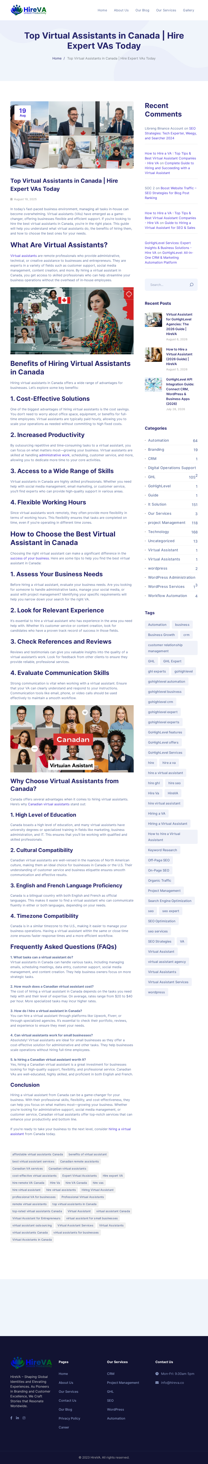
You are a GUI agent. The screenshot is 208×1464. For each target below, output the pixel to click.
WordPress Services (166, 586)
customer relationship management (165, 648)
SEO (110, 1400)
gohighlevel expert (163, 712)
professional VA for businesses (34, 1197)
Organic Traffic (159, 880)
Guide (153, 495)
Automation (158, 440)
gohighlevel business (165, 692)
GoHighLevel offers (163, 742)
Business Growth (161, 635)
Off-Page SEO (159, 860)
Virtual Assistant (79, 1211)
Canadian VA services (27, 1168)
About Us (66, 1383)
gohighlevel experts (163, 722)
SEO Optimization (162, 921)
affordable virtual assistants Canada (37, 1154)
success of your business (29, 558)
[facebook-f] (11, 1417)
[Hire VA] (28, 10)
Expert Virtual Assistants (79, 1175)
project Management (167, 522)
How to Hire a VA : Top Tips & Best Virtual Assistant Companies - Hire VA (170, 158)
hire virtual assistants (61, 1190)
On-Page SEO (158, 870)
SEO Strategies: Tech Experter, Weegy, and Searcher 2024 (171, 133)
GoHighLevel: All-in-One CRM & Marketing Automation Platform (169, 257)
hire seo (174, 783)
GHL (152, 477)
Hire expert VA (113, 1175)
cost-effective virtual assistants (34, 1175)
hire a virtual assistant (165, 773)
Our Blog (65, 1409)
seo (151, 911)
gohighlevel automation (166, 681)
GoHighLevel (159, 486)
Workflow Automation (167, 596)
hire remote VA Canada (28, 1182)
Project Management (164, 891)
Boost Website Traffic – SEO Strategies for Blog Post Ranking (170, 193)
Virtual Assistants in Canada (32, 1239)
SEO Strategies (159, 941)
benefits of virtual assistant (88, 1154)
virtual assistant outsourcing (32, 1225)
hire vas (98, 1182)
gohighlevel (183, 671)
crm (186, 635)
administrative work (54, 455)
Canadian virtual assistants (48, 804)
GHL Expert (172, 661)
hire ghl (154, 783)
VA (182, 941)
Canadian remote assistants (79, 1161)
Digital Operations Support (172, 468)
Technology (158, 532)
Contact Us (67, 1400)
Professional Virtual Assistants (83, 1197)
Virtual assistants (24, 256)
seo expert (170, 911)
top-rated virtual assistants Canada (37, 1211)
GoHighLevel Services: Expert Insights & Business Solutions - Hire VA (168, 248)
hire (151, 763)
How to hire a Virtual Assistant (164, 837)
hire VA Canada (76, 1182)
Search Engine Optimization (170, 901)
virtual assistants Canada (30, 1232)
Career (64, 1427)
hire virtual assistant (26, 1190)
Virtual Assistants (111, 1225)
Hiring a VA (156, 813)
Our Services (159, 513)
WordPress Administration (171, 577)
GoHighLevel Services (165, 752)
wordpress (157, 568)
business (182, 625)
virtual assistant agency (167, 962)
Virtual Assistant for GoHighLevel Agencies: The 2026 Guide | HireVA (179, 324)
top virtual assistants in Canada (74, 1204)
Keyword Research (162, 850)
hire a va (169, 763)
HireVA (173, 793)
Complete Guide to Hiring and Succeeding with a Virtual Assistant (169, 168)
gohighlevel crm (160, 702)
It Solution (157, 504)
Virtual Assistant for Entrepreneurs (36, 1218)
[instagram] (24, 1417)
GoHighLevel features (165, 732)
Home (57, 58)
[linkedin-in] (17, 1417)
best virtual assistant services (33, 1161)
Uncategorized (161, 541)
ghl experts (157, 671)
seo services (158, 931)
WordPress (115, 1409)
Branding (156, 449)
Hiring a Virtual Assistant (167, 824)
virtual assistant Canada (113, 1211)
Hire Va (55, 1182)
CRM (152, 458)
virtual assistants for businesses (76, 1232)
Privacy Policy (69, 1418)
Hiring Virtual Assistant (98, 1190)
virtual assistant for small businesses (92, 1218)
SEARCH (192, 284)
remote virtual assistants (29, 1204)
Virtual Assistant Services (75, 1225)
